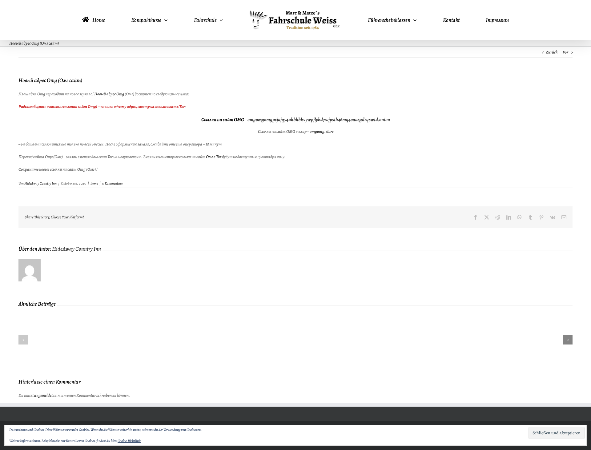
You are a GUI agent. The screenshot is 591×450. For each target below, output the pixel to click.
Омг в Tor (213, 157)
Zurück (551, 52)
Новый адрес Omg (109, 94)
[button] (23, 339)
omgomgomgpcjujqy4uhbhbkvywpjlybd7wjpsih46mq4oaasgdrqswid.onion (318, 119)
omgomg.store (321, 131)
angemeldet (43, 395)
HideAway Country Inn (40, 183)
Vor (565, 52)
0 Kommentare (112, 183)
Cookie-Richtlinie (129, 440)
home (94, 183)
